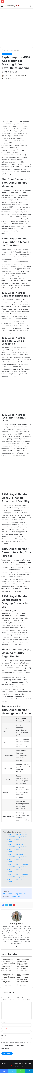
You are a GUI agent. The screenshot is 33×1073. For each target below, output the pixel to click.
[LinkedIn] (10, 905)
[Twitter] (6, 905)
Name (4, 1022)
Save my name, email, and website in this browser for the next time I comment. (16, 1045)
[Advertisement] (16, 28)
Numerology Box (19, 1066)
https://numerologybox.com (14, 894)
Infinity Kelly (8, 76)
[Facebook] (3, 905)
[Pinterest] (14, 905)
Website (4, 1036)
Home (5, 50)
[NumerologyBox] (12, 6)
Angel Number (14, 50)
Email (4, 1029)
